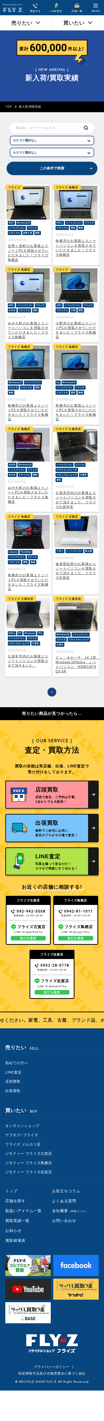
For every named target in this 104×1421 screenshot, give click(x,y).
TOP (8, 106)
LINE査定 (13, 1072)
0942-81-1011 (78, 911)
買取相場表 (15, 1240)
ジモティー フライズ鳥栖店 (28, 1163)
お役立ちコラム (66, 1191)
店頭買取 (12, 1081)
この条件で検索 (52, 168)
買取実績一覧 (17, 1220)
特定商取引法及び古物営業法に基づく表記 (52, 1373)
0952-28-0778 (54, 965)
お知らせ (13, 1230)
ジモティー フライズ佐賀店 (28, 1172)
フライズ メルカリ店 (23, 1144)
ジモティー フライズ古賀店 (28, 1153)
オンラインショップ (22, 1126)
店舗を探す (15, 1201)
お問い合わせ (64, 1220)
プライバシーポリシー (51, 1367)
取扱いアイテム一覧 (23, 1211)
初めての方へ (16, 1063)
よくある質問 (64, 1201)
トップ (11, 1191)
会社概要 (70, 1211)
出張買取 (12, 1091)
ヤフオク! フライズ (21, 1135)
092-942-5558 (31, 911)
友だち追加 (28, 938)
